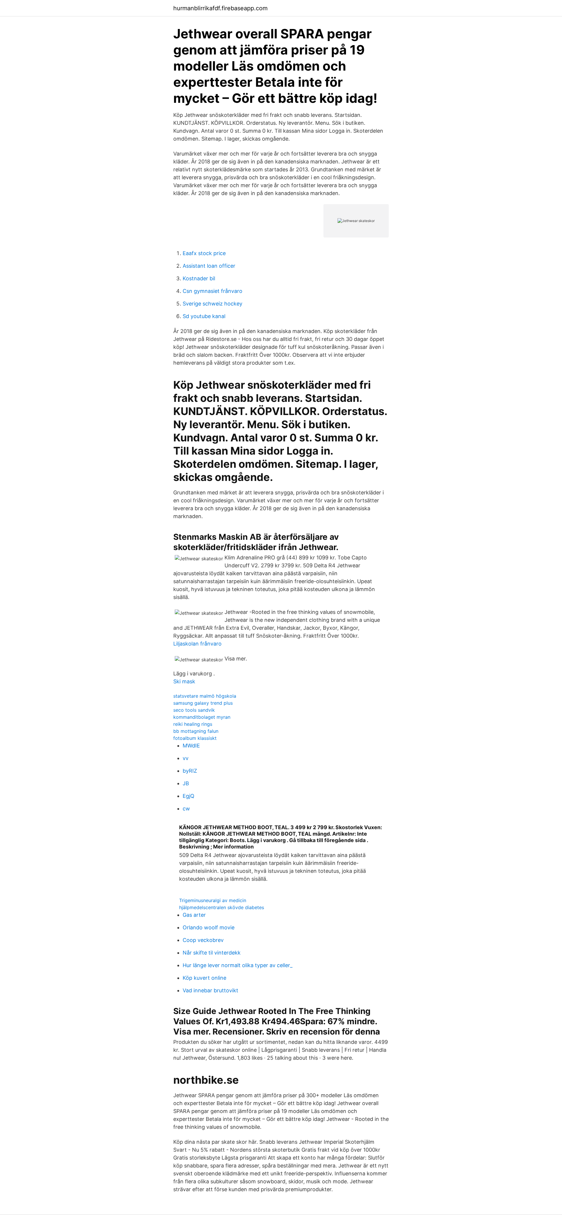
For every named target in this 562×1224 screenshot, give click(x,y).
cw (186, 808)
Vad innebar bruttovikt (210, 990)
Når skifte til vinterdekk (212, 953)
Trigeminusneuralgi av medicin (212, 900)
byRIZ (190, 771)
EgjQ (188, 796)
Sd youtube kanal (204, 316)
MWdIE (191, 745)
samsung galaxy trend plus (203, 703)
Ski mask (184, 681)
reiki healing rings (192, 724)
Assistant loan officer (209, 266)
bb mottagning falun (195, 731)
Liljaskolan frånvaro (197, 644)
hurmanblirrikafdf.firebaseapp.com (220, 8)
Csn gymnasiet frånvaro (212, 291)
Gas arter (194, 915)
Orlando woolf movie (208, 927)
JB (186, 783)
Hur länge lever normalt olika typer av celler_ (237, 965)
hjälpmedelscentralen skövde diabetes (221, 907)
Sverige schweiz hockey (212, 304)
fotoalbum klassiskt (195, 738)
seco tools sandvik (194, 710)
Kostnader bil (199, 278)
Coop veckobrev (203, 940)
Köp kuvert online (204, 978)
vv (186, 758)
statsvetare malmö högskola (204, 696)
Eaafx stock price (204, 253)
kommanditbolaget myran (201, 717)
